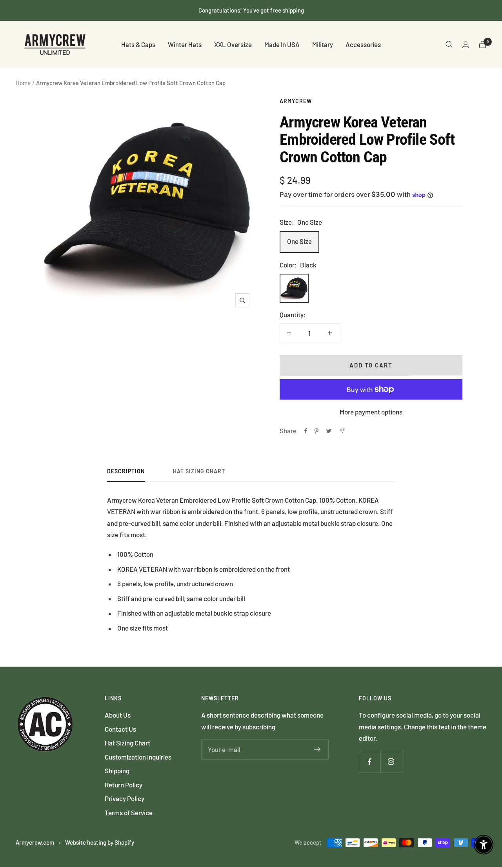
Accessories (363, 44)
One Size (299, 241)
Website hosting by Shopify (99, 842)
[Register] (317, 749)
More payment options (371, 412)
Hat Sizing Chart (199, 471)
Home (23, 82)
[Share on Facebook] (305, 431)
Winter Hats (185, 44)
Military (322, 44)
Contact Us (120, 729)
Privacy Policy (124, 798)
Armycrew (296, 101)
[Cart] (482, 44)
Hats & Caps (138, 44)
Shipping (117, 770)
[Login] (465, 44)
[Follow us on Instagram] (391, 761)
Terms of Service (129, 812)
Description (126, 471)
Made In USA (282, 44)
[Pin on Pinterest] (316, 431)
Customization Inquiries (138, 757)
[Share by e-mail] (341, 430)
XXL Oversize (233, 44)
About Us (118, 715)
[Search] (449, 44)
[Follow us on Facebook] (369, 761)
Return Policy (123, 785)
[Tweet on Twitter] (329, 431)
